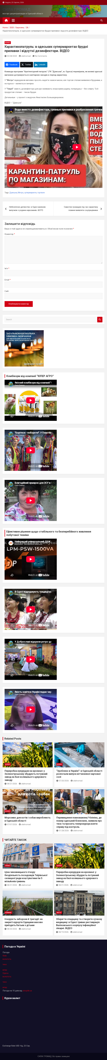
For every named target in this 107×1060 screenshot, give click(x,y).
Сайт (7, 291)
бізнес (7, 42)
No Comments (41, 56)
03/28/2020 (12, 56)
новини (8, 912)
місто (59, 912)
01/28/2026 (64, 831)
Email (8, 280)
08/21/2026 (12, 784)
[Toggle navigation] (13, 20)
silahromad (26, 56)
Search (99, 319)
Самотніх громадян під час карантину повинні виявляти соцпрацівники (81, 209)
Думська (13, 193)
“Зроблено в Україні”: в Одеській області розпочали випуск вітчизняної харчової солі (79, 773)
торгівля (41, 193)
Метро (20, 193)
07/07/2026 (12, 824)
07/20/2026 (64, 781)
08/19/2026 (64, 932)
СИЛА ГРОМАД (16, 9)
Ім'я (7, 268)
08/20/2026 (12, 929)
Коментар (10, 234)
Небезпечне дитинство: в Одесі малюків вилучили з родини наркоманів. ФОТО (27, 209)
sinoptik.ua (27, 990)
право (7, 865)
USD (17, 1046)
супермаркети (30, 193)
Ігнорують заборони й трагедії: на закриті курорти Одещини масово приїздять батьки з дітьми (24, 922)
